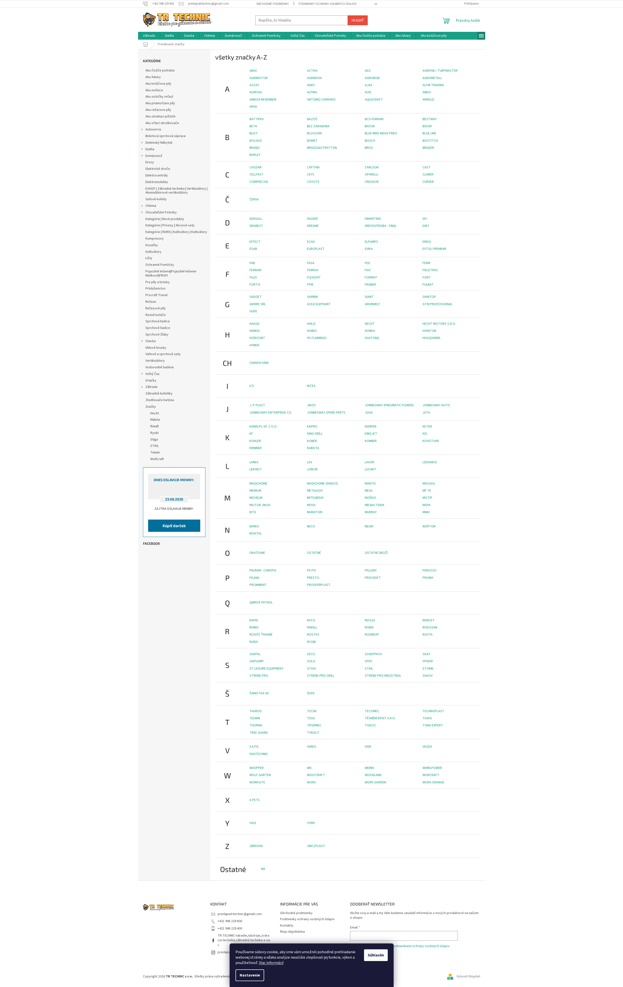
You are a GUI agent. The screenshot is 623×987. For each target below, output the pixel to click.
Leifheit (255, 469)
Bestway (430, 119)
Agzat (254, 85)
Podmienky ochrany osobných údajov (328, 4)
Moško (370, 497)
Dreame (313, 225)
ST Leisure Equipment (266, 668)
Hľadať (358, 20)
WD (309, 768)
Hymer (254, 345)
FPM (310, 284)
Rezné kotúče (155, 315)
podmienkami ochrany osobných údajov (421, 946)
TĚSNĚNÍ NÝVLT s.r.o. (380, 718)
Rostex (313, 634)
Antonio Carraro (321, 99)
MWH (426, 512)
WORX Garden (375, 782)
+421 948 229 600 (230, 921)
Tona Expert (433, 725)
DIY (425, 218)
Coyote (313, 181)
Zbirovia (256, 846)
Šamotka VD (259, 693)
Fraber (370, 284)
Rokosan (430, 627)
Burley (254, 154)
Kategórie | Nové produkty (164, 219)
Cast (427, 167)
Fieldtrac (430, 270)
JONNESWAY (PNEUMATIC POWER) (389, 405)
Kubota (313, 448)
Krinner (255, 448)
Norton (429, 526)
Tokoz (370, 725)
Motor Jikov (259, 505)
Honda (370, 330)
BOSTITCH (430, 140)
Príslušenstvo (155, 288)
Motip (427, 497)
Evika (369, 248)
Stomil (428, 668)
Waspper (256, 768)
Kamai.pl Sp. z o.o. (263, 426)
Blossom (314, 133)
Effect (254, 241)
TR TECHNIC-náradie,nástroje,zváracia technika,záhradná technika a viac (244, 940)
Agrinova (314, 78)
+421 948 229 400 (230, 928)
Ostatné (314, 552)
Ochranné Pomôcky (159, 264)
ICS (251, 385)
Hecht (370, 323)
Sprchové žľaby (156, 334)
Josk (369, 412)
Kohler (255, 441)
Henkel (254, 330)
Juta (426, 412)
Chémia (150, 205)
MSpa (427, 505)
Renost (429, 620)
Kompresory (154, 238)
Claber (428, 174)
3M (263, 869)
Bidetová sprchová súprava (165, 136)
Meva (369, 490)
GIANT (369, 296)
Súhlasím (376, 955)
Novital (255, 533)
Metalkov (315, 490)
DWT (426, 225)
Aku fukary (153, 77)
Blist (253, 133)
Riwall (312, 627)
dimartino (373, 218)
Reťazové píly (155, 308)
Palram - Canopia (262, 570)
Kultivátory (153, 251)
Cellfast (256, 174)
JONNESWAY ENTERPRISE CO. (270, 412)
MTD (252, 512)
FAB (252, 263)
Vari (368, 746)
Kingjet (371, 433)
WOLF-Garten (260, 775)
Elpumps (371, 241)
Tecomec (372, 711)
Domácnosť (153, 155)
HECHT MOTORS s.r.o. (439, 323)
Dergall (255, 218)
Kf (251, 433)
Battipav (256, 119)
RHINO (254, 627)
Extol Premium (434, 248)
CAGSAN (255, 167)
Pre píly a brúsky (157, 282)
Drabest (256, 225)
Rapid (253, 620)
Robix (369, 627)
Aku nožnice (154, 90)
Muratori (314, 512)
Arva (253, 106)
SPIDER (428, 661)
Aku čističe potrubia (160, 70)
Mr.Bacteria (374, 505)
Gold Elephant (319, 304)
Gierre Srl (257, 304)
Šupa (311, 693)
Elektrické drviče (157, 168)
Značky (150, 406)
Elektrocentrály (156, 175)
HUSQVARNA (431, 338)
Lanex (253, 462)
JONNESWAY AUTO (436, 405)
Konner (371, 441)
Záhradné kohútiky (159, 393)
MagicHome (258, 483)
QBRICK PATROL (261, 602)
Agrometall (432, 78)
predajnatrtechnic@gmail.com (240, 914)
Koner (312, 441)
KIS (425, 433)
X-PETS (254, 800)
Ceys (310, 174)
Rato (311, 620)
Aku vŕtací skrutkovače (162, 123)
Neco (311, 526)
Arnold (428, 99)
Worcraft (431, 775)
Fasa (310, 263)
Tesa (311, 718)
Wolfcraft (316, 775)
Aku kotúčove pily (158, 83)
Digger (312, 218)
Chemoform (259, 362)
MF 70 (427, 490)
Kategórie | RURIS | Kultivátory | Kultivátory (176, 232)
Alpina (312, 92)
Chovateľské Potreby (161, 212)
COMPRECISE (258, 181)
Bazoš (312, 119)
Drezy (149, 162)
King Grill (314, 433)
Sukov (428, 675)
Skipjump (256, 661)
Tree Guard (258, 732)
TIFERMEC (314, 725)
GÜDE (253, 311)
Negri (369, 526)
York (311, 823)
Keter (427, 426)
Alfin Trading (433, 85)
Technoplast (433, 711)
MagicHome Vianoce (322, 483)
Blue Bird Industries (381, 133)
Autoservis (153, 129)
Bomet (312, 140)
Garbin (312, 296)
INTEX (311, 385)
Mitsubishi (315, 497)
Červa (254, 199)
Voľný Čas (152, 374)
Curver (428, 181)
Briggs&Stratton (322, 147)
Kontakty (286, 925)
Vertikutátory (155, 360)
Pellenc (371, 570)
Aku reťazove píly (158, 109)
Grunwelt (372, 304)
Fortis (254, 284)
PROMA (428, 577)
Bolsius (255, 140)
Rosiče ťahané (260, 634)
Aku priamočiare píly (160, 103)
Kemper (370, 426)
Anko (427, 92)
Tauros (255, 711)
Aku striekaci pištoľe (160, 116)
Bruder (428, 147)
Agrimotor (258, 78)
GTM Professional (437, 304)
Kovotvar (431, 441)
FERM (426, 263)
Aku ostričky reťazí (159, 96)
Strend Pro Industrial (383, 675)
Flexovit (314, 277)
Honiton (429, 330)
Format (371, 277)
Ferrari (255, 270)
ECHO (311, 241)
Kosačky (151, 245)
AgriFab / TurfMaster (440, 70)
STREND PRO (258, 675)
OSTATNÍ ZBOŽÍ (376, 552)
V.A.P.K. (254, 746)
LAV (309, 462)
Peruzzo (429, 570)
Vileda (427, 746)
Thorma (255, 725)
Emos (427, 241)
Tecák (312, 711)
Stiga (311, 668)
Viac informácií (271, 962)
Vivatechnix (258, 754)
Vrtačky (150, 380)
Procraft (373, 577)
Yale (252, 823)
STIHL (369, 668)
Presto (313, 577)
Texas (427, 718)
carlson (371, 167)
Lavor (369, 462)
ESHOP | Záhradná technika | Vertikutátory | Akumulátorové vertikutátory (176, 190)
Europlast (316, 248)
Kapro (312, 426)
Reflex (370, 620)
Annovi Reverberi (262, 99)
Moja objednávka (292, 931)
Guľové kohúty (156, 199)
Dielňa (149, 149)
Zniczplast (316, 846)
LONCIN (312, 469)
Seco (311, 654)
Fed (367, 263)
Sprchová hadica (157, 321)
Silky (426, 654)
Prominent (258, 584)
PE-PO (311, 570)
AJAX (368, 85)
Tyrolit (313, 732)
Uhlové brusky (155, 347)
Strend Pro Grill (320, 675)
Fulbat (428, 284)
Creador (372, 181)
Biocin (370, 126)
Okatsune (257, 552)
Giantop (429, 296)
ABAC (253, 70)
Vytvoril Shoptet (468, 976)
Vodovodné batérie (159, 367)
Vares (311, 746)
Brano (254, 147)
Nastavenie (250, 975)
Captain (313, 167)
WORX (311, 782)
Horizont (257, 338)
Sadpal (254, 654)
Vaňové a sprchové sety (163, 354)
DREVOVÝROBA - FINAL (381, 225)
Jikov (311, 405)
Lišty (148, 258)
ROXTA (428, 634)
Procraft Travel (156, 295)
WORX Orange (433, 782)
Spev (368, 661)
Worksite (257, 782)
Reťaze (150, 301)
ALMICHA (255, 92)
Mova (311, 505)
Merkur (255, 490)
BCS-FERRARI (374, 119)
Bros (369, 147)
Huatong (372, 338)
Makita (370, 483)
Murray (371, 512)
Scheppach (373, 654)
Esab (253, 248)
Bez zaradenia (318, 126)
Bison (427, 126)
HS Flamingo (317, 338)
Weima (369, 768)
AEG (368, 70)
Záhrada (151, 386)
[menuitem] (149, 36)
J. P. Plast (257, 405)
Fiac (368, 270)
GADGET (255, 296)
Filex (253, 277)
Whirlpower (432, 768)
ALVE (368, 92)
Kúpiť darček (174, 525)
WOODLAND (373, 775)
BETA (253, 126)
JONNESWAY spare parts (326, 412)
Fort (427, 277)
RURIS (253, 641)
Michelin (255, 497)
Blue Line (429, 133)
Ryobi (311, 641)
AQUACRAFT (374, 99)
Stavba (150, 341)
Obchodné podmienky (272, 4)
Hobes (312, 330)
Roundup (372, 634)
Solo (311, 661)
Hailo (311, 323)
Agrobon (372, 78)
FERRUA (312, 270)
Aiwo (311, 85)
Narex (254, 526)
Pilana (254, 577)
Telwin (254, 718)
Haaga (254, 323)
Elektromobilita (156, 182)
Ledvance (430, 462)
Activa (312, 70)
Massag (429, 483)
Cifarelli (371, 174)
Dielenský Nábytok (159, 142)
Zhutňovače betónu (159, 400)
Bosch (370, 140)
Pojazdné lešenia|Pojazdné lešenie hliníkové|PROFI (170, 273)
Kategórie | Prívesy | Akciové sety (170, 225)
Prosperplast (318, 584)
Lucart (370, 469)
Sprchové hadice (157, 327)
